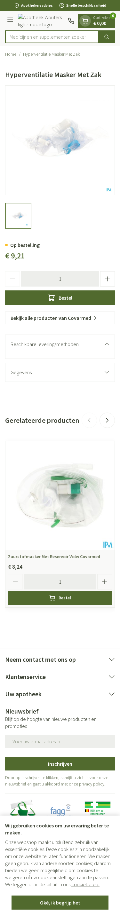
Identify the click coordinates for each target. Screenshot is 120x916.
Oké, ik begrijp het (60, 902)
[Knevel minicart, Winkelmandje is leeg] (85, 21)
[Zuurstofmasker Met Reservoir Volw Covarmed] (60, 495)
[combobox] (52, 36)
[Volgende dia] (107, 420)
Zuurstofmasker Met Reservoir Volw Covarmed (54, 556)
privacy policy (91, 784)
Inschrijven (60, 764)
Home (10, 54)
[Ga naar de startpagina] (41, 21)
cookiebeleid (85, 884)
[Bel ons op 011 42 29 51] (71, 21)
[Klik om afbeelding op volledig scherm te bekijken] (60, 140)
